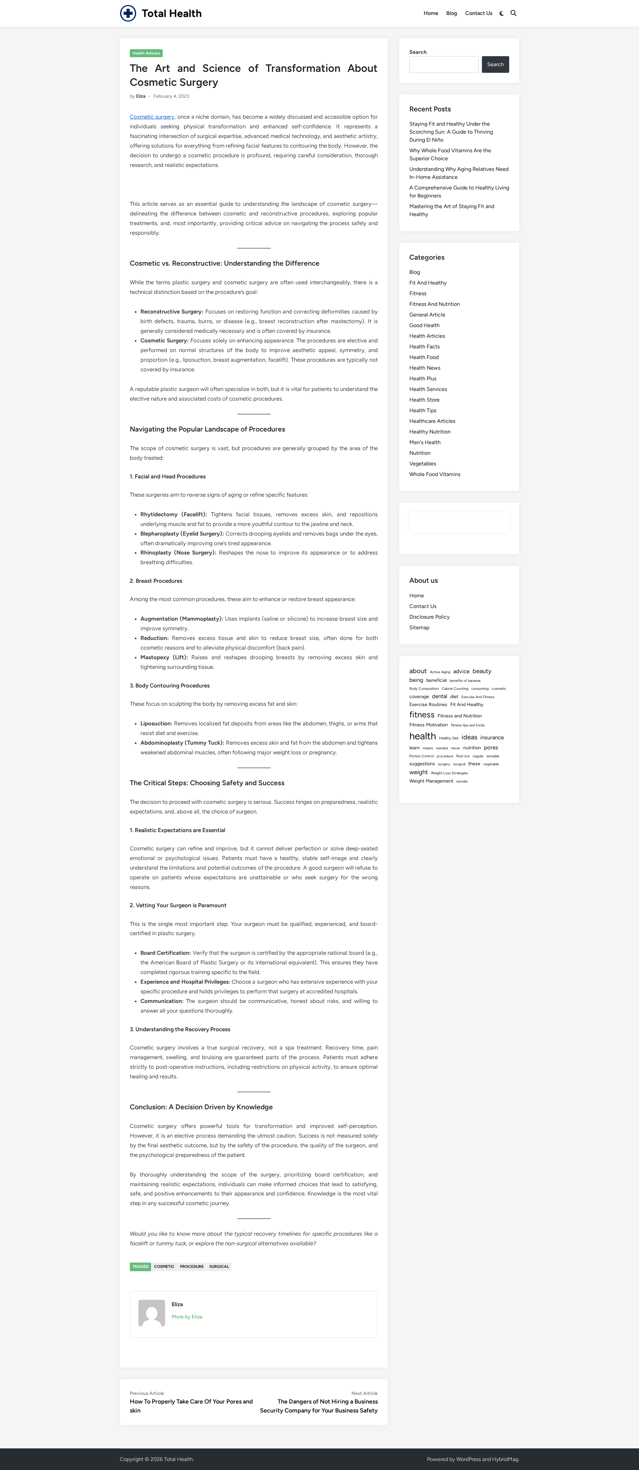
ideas (469, 737)
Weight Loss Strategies (449, 773)
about (418, 671)
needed (442, 748)
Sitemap (419, 627)
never (455, 748)
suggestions (422, 764)
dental (439, 696)
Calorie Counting (455, 688)
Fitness (417, 293)
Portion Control (421, 756)
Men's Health (425, 442)
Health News (424, 368)
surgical (219, 1266)
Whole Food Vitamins (434, 474)
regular (478, 756)
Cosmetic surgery (152, 116)
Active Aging (440, 672)
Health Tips (422, 410)
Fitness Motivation (428, 725)
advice (461, 671)
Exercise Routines (428, 704)
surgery (444, 764)
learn (414, 748)
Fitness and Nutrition (460, 716)
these (474, 764)
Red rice (463, 756)
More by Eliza (187, 1317)
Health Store (424, 400)
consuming (480, 688)
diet (454, 696)
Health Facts (424, 346)
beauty (482, 671)
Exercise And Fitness (477, 697)
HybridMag (505, 1459)
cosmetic (164, 1266)
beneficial (436, 680)
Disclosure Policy (429, 617)
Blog (451, 13)
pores (491, 747)
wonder (462, 781)
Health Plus (422, 378)
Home (431, 13)
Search (418, 52)
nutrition (472, 748)
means (428, 748)
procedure (192, 1266)
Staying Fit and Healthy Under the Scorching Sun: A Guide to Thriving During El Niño (451, 132)
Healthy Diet (449, 738)
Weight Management (431, 781)
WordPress (468, 1459)
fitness (422, 714)
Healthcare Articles (432, 421)
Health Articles (146, 53)
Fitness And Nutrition (434, 304)
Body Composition (424, 688)
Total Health (172, 13)
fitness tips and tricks (468, 725)
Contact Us (478, 13)
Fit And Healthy (428, 283)
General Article (427, 314)
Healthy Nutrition (430, 432)
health (422, 736)
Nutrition (420, 453)
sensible (493, 756)
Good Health (424, 325)
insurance (492, 737)
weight (418, 772)
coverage (419, 696)
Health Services (428, 389)
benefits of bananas (465, 680)
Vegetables (422, 463)
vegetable (491, 764)
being (416, 679)
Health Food (424, 357)
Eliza (140, 96)
